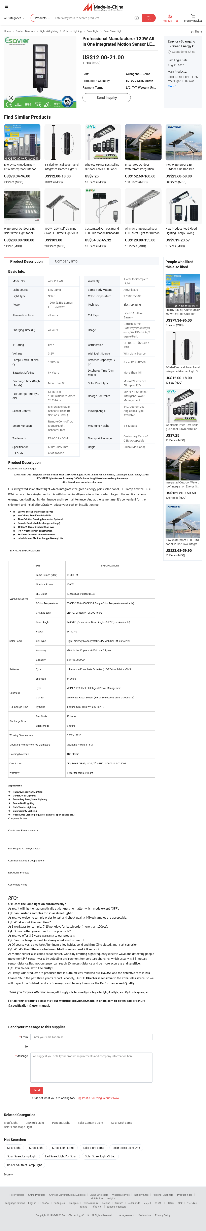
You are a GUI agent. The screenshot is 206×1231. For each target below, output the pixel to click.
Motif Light (11, 1123)
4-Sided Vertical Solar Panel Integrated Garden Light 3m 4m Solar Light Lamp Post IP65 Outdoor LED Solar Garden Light (183, 369)
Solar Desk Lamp (121, 1123)
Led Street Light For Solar (61, 1156)
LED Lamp (54, 290)
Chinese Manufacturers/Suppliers (67, 1194)
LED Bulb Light (35, 1123)
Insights (111, 1198)
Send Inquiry (107, 97)
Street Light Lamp (63, 1148)
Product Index (184, 1194)
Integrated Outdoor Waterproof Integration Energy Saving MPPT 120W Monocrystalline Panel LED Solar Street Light (183, 484)
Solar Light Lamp (93, 1148)
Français (73, 1203)
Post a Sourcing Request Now (98, 1098)
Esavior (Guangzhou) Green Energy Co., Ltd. (183, 46)
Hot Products (16, 1194)
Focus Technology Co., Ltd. (77, 1215)
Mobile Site (97, 1198)
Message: (21, 1056)
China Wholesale (99, 1194)
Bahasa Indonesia (116, 1206)
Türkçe (83, 1206)
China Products (36, 1194)
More (171, 86)
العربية (147, 1203)
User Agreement (125, 1215)
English (32, 1203)
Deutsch (118, 1203)
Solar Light (14, 1148)
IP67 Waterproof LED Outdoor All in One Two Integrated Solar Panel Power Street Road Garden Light (182, 542)
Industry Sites (141, 1194)
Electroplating (132, 304)
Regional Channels (163, 1194)
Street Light (36, 1148)
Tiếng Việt (96, 1206)
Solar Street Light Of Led (100, 1156)
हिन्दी (180, 1203)
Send (37, 1090)
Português (59, 1203)
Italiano (106, 1203)
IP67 (51, 345)
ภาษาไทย (192, 1203)
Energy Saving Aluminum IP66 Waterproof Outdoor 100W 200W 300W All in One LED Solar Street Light (183, 312)
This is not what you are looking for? (52, 1098)
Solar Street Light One (126, 1148)
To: (26, 1046)
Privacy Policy (162, 1215)
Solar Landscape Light (18, 1127)
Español (44, 1203)
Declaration (144, 1215)
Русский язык (90, 1203)
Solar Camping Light (90, 1123)
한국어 (158, 1203)
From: (23, 1037)
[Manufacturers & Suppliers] (103, 7)
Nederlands (134, 1203)
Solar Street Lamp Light (22, 1156)
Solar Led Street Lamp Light (24, 1165)
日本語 (170, 1203)
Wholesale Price (121, 1194)
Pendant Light (61, 1123)
